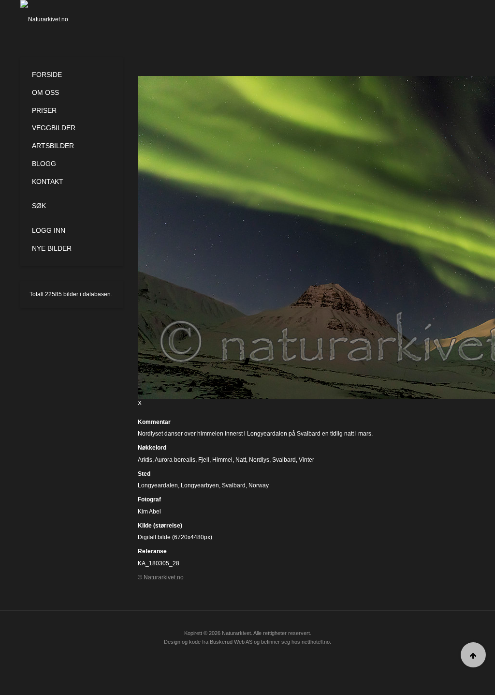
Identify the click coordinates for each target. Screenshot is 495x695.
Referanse (152, 551)
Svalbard (284, 459)
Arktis (145, 459)
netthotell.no (316, 642)
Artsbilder (53, 146)
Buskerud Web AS (231, 642)
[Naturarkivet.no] (52, 19)
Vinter (306, 459)
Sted (144, 473)
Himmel (222, 459)
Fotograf (149, 499)
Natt (240, 459)
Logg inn (48, 230)
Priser (44, 110)
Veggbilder (53, 128)
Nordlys (259, 459)
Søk (39, 206)
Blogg (44, 163)
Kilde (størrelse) (160, 525)
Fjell (203, 459)
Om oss (45, 92)
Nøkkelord (152, 447)
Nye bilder (52, 248)
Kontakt (47, 181)
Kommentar (154, 422)
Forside (47, 74)
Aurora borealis (175, 459)
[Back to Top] (473, 654)
